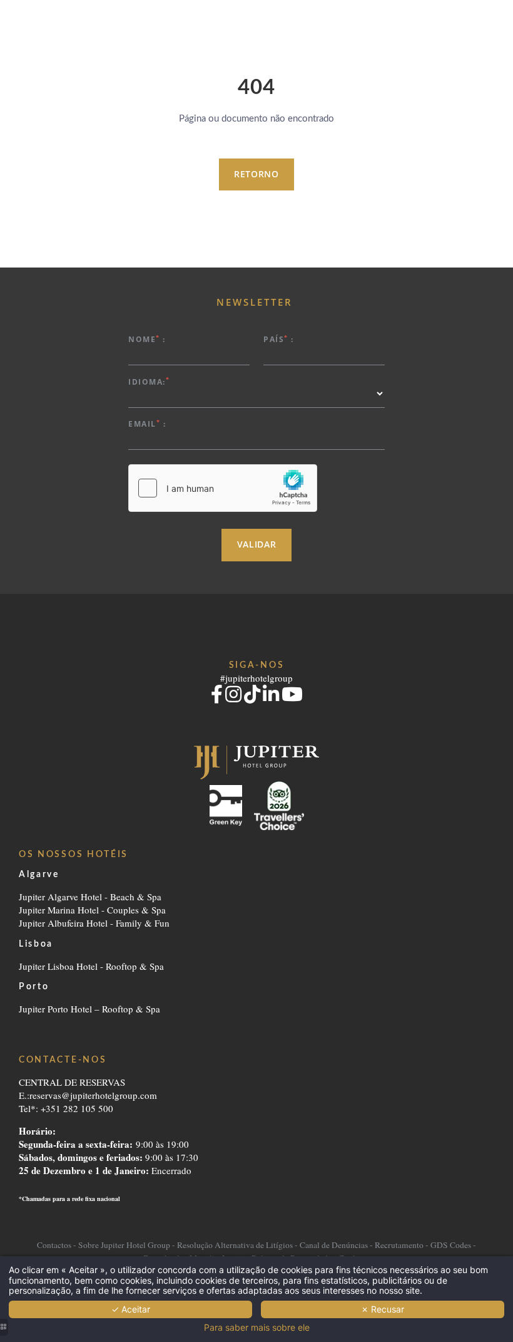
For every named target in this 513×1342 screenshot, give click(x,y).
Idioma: (149, 381)
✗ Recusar (382, 1309)
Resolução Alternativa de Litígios (235, 1245)
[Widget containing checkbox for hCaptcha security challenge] (222, 488)
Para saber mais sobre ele (257, 1328)
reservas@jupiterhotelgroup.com (93, 1095)
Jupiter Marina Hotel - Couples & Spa (92, 909)
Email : (147, 423)
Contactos (55, 1245)
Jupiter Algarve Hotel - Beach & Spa (90, 896)
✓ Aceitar (130, 1309)
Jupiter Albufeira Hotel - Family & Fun (94, 923)
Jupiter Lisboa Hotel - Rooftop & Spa (91, 966)
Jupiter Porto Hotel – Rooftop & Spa (89, 1008)
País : (278, 339)
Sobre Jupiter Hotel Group (124, 1245)
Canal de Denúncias (334, 1245)
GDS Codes (450, 1245)
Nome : (147, 339)
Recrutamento (399, 1245)
